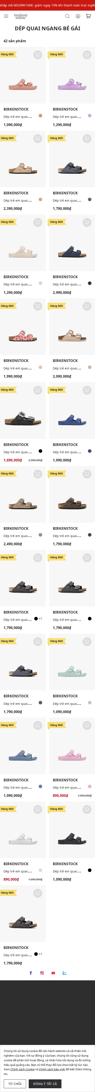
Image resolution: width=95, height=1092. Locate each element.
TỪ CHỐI (14, 1084)
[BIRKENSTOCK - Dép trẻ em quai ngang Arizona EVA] (23, 75)
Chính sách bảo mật (52, 1069)
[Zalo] (64, 973)
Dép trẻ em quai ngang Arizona (27, 368)
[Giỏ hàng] (88, 16)
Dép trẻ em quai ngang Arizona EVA (30, 117)
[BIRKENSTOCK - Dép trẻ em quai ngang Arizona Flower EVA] (72, 75)
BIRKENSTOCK (16, 109)
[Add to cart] (37, 54)
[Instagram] (42, 973)
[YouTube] (53, 973)
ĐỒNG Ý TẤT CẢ (45, 1084)
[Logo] (20, 16)
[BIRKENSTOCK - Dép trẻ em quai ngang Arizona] (72, 159)
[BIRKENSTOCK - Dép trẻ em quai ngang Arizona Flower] (23, 159)
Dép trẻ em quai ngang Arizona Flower (32, 200)
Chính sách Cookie (22, 1069)
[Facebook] (30, 973)
